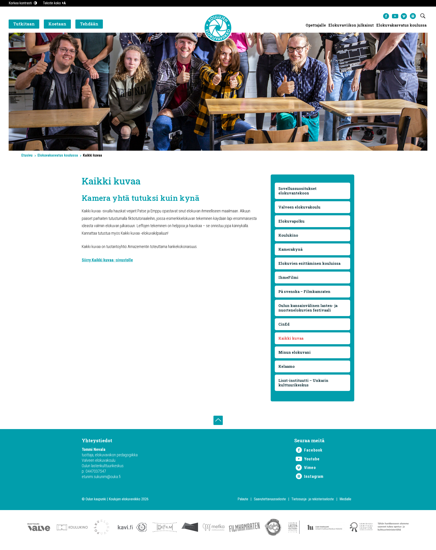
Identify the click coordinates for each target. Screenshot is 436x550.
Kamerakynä (290, 249)
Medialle (345, 499)
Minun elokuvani (294, 352)
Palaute (243, 499)
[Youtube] (395, 16)
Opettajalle (316, 25)
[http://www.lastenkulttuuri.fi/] (293, 529)
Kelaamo (286, 366)
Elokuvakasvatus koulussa (401, 25)
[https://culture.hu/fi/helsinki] (324, 529)
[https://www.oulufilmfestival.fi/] (273, 529)
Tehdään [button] (89, 24)
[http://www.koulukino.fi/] (72, 529)
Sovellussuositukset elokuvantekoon (297, 190)
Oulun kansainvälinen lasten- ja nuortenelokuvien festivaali (307, 307)
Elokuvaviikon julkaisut (351, 25)
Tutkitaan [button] (24, 24)
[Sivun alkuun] (218, 420)
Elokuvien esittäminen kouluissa (309, 263)
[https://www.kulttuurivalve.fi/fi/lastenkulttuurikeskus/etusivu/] (39, 529)
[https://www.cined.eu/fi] (190, 529)
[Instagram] (412, 16)
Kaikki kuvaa (290, 338)
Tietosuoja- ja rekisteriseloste (312, 499)
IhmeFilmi (288, 277)
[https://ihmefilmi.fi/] (165, 529)
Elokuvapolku (291, 221)
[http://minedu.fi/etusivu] (393, 529)
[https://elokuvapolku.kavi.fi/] (101, 529)
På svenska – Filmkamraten (304, 291)
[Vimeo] (403, 16)
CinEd (284, 324)
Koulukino (288, 235)
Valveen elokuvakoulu (299, 207)
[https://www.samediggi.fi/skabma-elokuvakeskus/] (361, 529)
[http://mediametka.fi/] (214, 529)
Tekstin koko (54, 3)
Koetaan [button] (57, 24)
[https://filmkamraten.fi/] (244, 529)
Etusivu (26, 155)
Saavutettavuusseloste (270, 499)
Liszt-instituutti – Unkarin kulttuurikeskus (303, 382)
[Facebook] (386, 16)
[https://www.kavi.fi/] (131, 529)
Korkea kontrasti (21, 3)
